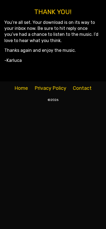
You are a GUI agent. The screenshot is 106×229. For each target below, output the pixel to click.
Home (21, 88)
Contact (82, 88)
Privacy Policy (50, 88)
